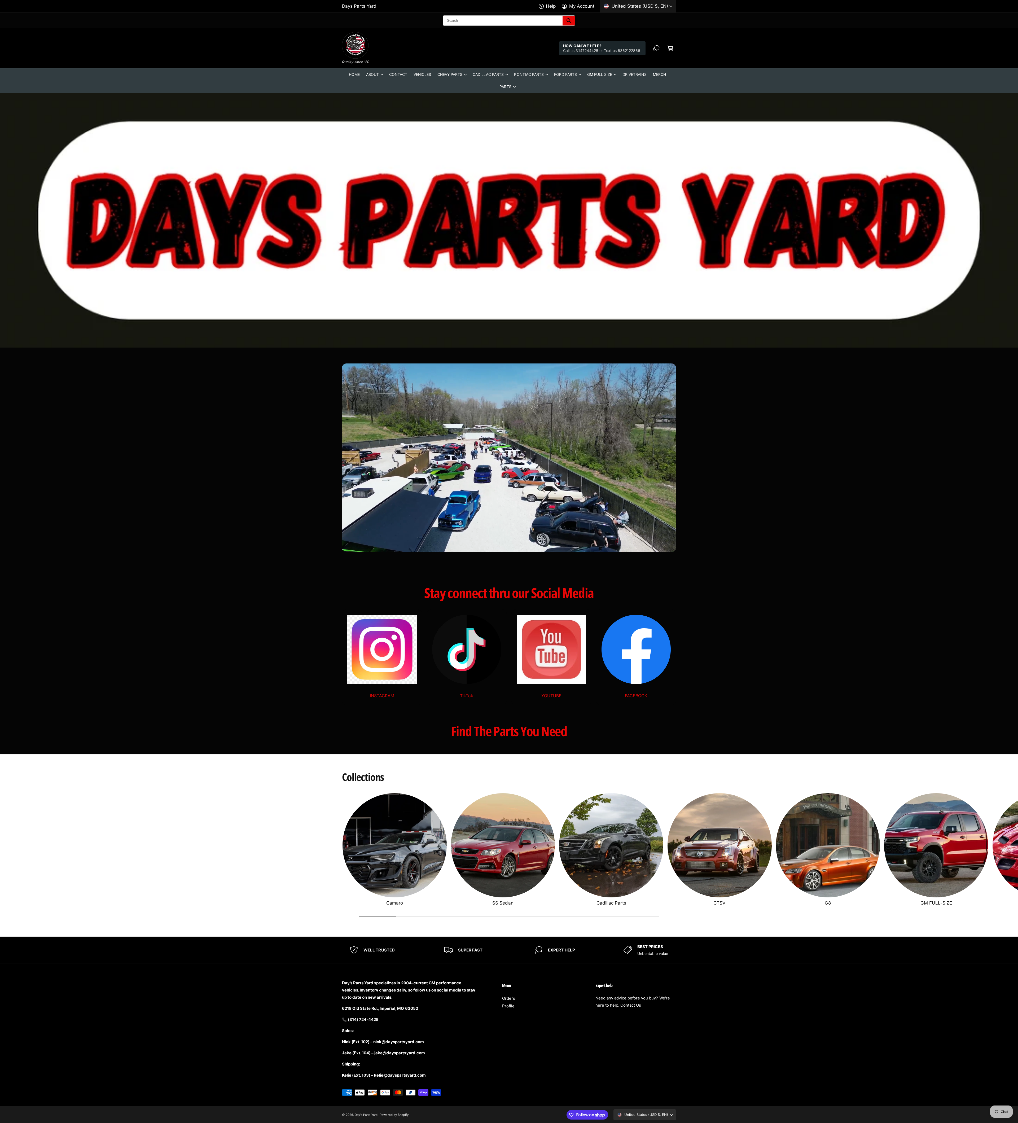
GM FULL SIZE (599, 74)
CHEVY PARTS (449, 74)
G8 (828, 903)
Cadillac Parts (611, 903)
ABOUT (372, 74)
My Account (581, 6)
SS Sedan (502, 903)
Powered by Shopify (394, 1115)
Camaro (394, 903)
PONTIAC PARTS (528, 74)
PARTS (505, 86)
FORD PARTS (565, 74)
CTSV (719, 903)
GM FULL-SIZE (936, 903)
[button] (670, 48)
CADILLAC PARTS (488, 74)
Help (551, 6)
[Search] (569, 20)
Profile (508, 1005)
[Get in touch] (656, 48)
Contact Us (630, 1005)
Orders (508, 998)
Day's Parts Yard (366, 1115)
